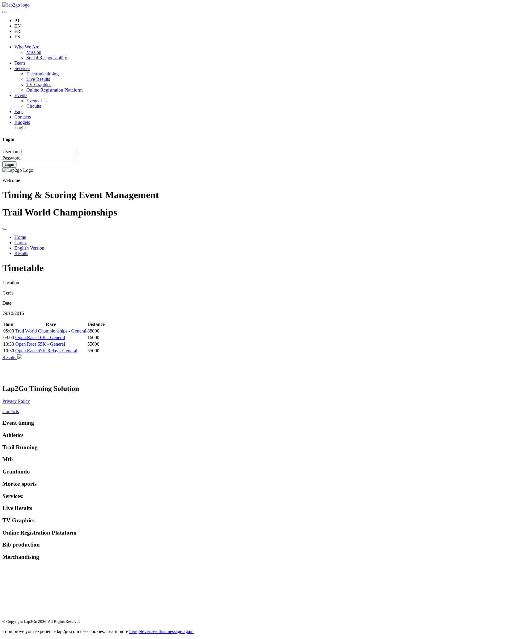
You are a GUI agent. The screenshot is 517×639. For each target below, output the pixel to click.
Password (11, 157)
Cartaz (20, 242)
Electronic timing (42, 73)
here (133, 631)
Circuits (33, 106)
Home (20, 237)
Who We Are (26, 46)
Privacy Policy (16, 401)
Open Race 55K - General (40, 344)
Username (12, 151)
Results (21, 253)
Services (22, 68)
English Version (29, 248)
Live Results (38, 79)
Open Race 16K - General (40, 337)
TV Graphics (38, 84)
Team (19, 63)
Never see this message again (166, 631)
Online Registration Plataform (54, 89)
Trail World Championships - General (50, 330)
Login (9, 164)
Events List (37, 100)
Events (20, 95)
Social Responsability (46, 57)
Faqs (18, 111)
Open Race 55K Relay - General (46, 350)
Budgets (22, 122)
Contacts (22, 116)
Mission (33, 52)
